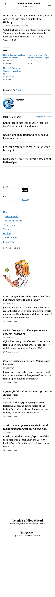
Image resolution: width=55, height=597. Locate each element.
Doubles (7, 233)
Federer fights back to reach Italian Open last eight (26, 148)
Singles (6, 229)
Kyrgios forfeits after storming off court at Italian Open (27, 160)
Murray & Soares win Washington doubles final (12, 71)
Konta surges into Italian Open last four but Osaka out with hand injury (25, 124)
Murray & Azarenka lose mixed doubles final (14, 56)
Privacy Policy (12, 216)
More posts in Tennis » (43, 117)
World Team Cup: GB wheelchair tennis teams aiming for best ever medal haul (26, 427)
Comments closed (11, 321)
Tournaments (10, 237)
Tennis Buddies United (27, 3)
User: (5, 186)
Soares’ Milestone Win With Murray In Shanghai (38, 56)
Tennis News (9, 224)
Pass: (5, 196)
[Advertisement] (27, 482)
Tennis (18, 90)
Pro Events (8, 241)
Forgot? (25, 200)
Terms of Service (13, 220)
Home (6, 212)
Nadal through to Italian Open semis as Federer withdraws (25, 136)
